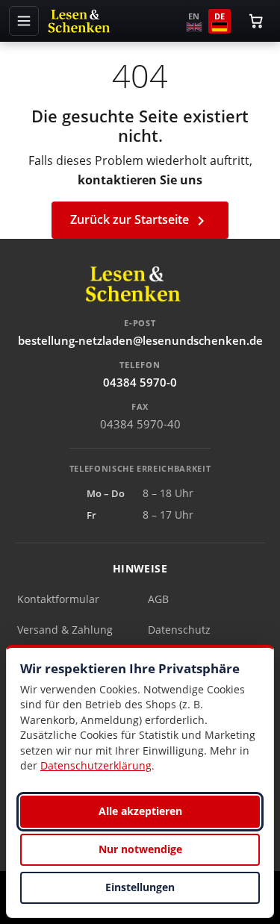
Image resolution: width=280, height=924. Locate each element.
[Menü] (24, 21)
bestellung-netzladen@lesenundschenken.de (140, 340)
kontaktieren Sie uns (140, 180)
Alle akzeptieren (140, 811)
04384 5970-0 (140, 382)
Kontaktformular (58, 599)
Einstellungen (140, 887)
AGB (158, 599)
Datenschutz (179, 629)
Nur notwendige (140, 849)
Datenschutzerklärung (96, 765)
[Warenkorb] (256, 21)
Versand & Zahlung (65, 629)
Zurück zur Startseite (140, 220)
